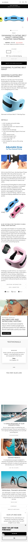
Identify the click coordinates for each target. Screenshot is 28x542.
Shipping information (14, 284)
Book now (14, 502)
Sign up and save (13, 509)
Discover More (14, 435)
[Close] (25, 525)
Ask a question (14, 287)
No (14, 538)
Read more (6, 333)
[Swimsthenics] (14, 447)
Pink (13, 51)
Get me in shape (14, 467)
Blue (8, 51)
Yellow (19, 51)
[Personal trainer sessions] (14, 479)
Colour (14, 49)
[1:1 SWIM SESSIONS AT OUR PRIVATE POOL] (14, 413)
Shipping (12, 44)
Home (13, 33)
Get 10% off (14, 533)
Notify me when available (14, 63)
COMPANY (14, 506)
